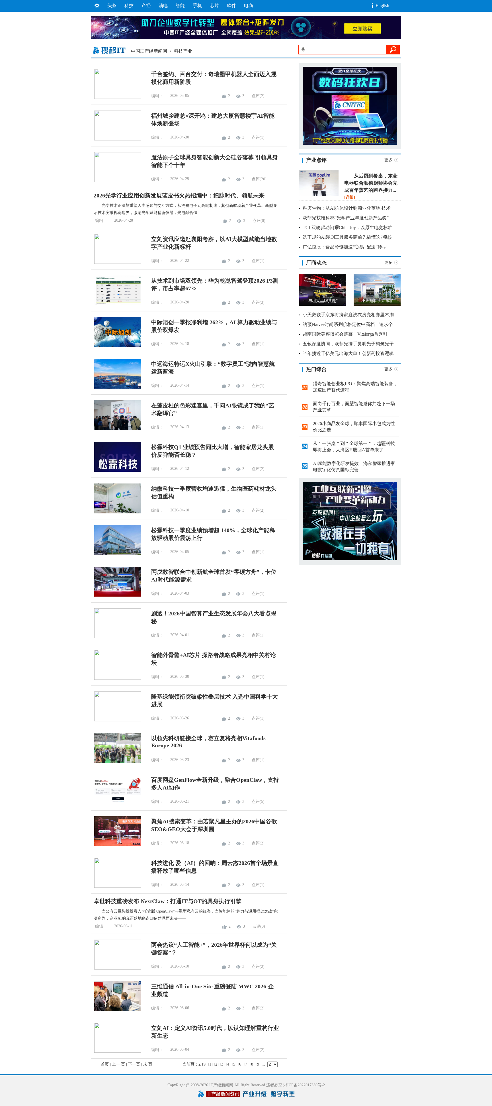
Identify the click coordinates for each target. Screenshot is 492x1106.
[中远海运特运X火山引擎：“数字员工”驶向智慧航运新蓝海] (116, 387)
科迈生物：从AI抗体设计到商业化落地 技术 (347, 208)
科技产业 (183, 51)
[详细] (349, 197)
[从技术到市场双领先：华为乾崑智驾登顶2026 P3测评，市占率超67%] (116, 304)
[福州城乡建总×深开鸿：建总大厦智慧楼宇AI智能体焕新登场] (116, 139)
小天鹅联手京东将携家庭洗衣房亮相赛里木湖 (348, 314)
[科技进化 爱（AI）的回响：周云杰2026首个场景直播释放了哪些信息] (116, 886)
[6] (240, 1064)
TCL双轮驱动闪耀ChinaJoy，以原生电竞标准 (347, 227)
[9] (258, 1064)
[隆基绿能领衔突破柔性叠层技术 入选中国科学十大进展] (116, 720)
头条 (111, 5)
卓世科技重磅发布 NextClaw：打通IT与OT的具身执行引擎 (167, 901)
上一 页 (118, 1064)
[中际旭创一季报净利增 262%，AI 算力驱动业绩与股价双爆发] (116, 346)
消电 (163, 5)
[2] (216, 1064)
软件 (231, 5)
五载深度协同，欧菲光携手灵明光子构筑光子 (348, 343)
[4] (228, 1064)
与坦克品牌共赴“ (323, 301)
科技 (129, 5)
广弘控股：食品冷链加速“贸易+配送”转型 (345, 246)
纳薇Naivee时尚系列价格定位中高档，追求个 (348, 324)
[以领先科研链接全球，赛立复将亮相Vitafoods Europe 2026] (116, 762)
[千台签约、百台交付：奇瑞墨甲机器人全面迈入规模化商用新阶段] (116, 97)
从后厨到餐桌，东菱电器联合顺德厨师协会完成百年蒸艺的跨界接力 (370, 183)
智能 (180, 5)
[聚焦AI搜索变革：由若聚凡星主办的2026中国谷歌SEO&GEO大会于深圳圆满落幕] (116, 845)
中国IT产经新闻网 (149, 51)
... (263, 1064)
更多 (388, 160)
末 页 (147, 1064)
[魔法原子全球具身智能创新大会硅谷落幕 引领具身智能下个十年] (116, 181)
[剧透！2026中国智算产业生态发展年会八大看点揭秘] (116, 637)
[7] (246, 1064)
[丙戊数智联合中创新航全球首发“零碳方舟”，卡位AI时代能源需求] (116, 595)
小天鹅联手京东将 (377, 301)
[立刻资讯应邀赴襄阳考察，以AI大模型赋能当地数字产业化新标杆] (116, 262)
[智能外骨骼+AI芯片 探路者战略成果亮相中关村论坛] (116, 678)
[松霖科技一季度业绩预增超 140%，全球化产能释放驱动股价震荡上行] (116, 554)
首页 (105, 1064)
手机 (197, 5)
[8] (252, 1064)
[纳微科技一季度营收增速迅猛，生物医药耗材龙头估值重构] (116, 512)
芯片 (214, 5)
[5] (234, 1064)
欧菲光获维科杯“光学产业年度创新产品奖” (346, 217)
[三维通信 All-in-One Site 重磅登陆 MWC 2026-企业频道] (116, 1010)
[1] (210, 1064)
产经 (146, 5)
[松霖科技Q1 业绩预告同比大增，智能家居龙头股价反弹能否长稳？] (116, 470)
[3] (222, 1064)
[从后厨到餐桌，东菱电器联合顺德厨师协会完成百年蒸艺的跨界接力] (319, 195)
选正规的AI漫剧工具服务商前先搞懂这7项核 (347, 237)
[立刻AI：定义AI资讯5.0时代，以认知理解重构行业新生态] (116, 1051)
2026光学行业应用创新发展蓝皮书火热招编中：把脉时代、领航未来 (179, 195)
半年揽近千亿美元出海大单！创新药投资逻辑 (348, 353)
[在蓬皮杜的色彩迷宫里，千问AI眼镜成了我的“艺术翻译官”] (116, 429)
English (382, 5)
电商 (248, 5)
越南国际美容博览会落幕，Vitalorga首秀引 (345, 334)
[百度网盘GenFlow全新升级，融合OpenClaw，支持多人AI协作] (116, 803)
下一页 (134, 1064)
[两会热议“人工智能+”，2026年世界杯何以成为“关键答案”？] (116, 968)
